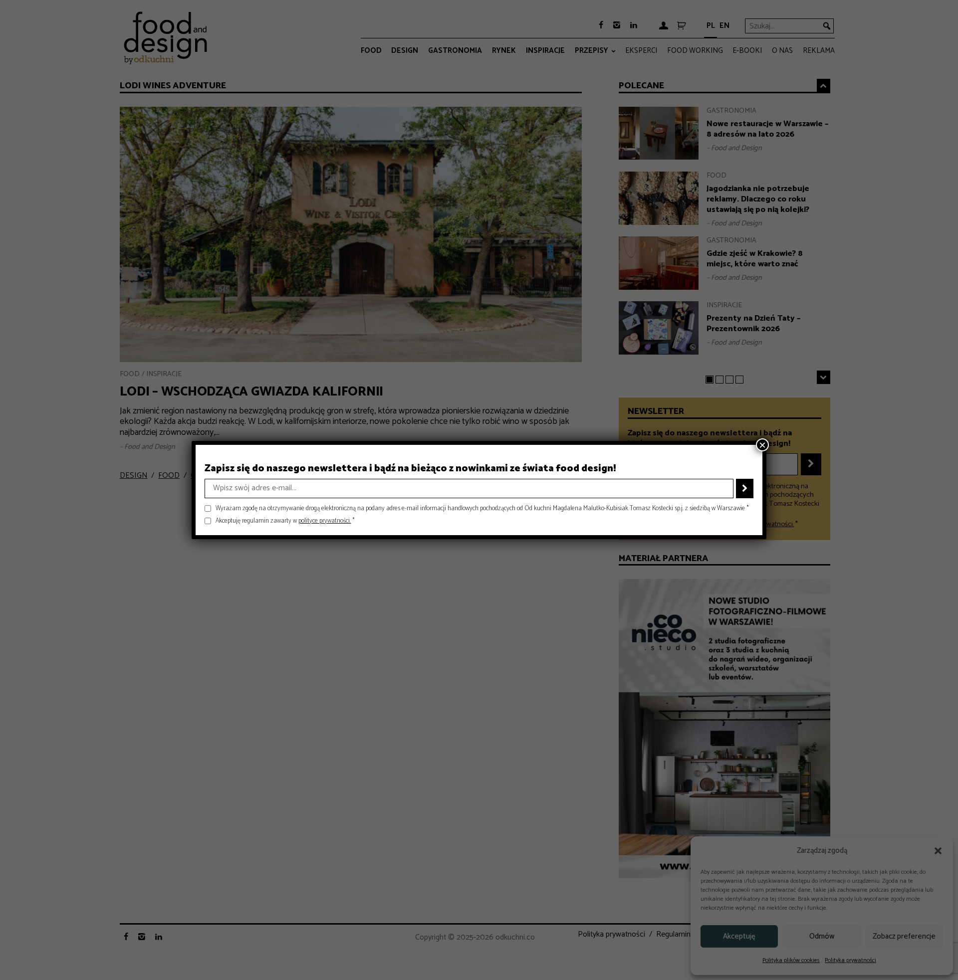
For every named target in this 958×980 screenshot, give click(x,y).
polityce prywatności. (324, 521)
